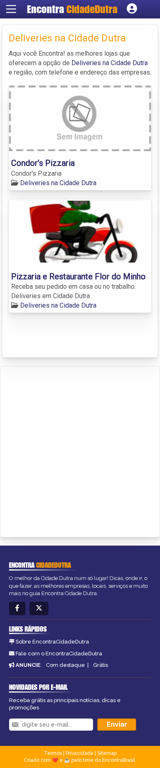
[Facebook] (17, 608)
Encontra (72, 9)
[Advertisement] (80, 450)
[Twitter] (39, 608)
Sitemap (107, 753)
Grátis (100, 665)
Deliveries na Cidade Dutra (109, 63)
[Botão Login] (132, 9)
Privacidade (80, 753)
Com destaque (65, 665)
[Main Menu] (11, 9)
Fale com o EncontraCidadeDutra (59, 653)
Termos (53, 753)
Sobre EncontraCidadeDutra (52, 642)
